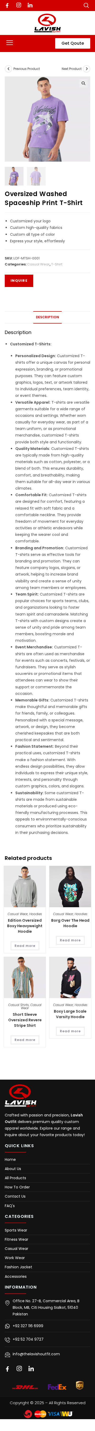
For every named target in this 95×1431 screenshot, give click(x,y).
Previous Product (26, 68)
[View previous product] (8, 69)
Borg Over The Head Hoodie (70, 923)
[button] (10, 43)
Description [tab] (47, 317)
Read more (25, 945)
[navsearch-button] (86, 5)
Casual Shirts (18, 1005)
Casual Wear (38, 264)
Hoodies (35, 914)
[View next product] (86, 69)
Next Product (72, 68)
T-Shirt (56, 264)
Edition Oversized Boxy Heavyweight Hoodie (24, 926)
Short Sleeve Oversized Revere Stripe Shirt (25, 1020)
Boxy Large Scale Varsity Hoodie (70, 1014)
